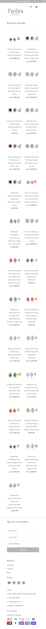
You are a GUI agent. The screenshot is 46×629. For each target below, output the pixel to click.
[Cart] (36, 6)
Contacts (10, 569)
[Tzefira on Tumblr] (19, 582)
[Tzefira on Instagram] (23, 582)
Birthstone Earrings (16, 23)
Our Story (10, 565)
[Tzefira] (15, 10)
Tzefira (15, 611)
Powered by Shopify (14, 615)
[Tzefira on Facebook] (14, 582)
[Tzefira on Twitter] (9, 582)
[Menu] (30, 6)
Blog (8, 572)
